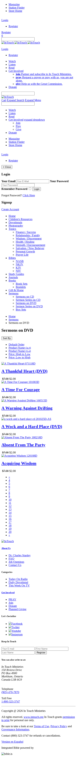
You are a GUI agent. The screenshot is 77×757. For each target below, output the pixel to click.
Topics (12, 228)
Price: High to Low (19, 354)
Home (12, 215)
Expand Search (15, 100)
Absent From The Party (23, 445)
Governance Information (15, 729)
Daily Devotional (18, 582)
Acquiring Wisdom (18, 463)
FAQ (11, 558)
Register (13, 26)
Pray (18, 126)
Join (18, 122)
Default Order (16, 344)
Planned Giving (17, 609)
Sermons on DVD (26, 303)
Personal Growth (25, 251)
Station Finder (17, 7)
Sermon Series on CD (28, 299)
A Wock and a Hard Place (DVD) (31, 426)
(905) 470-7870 (10, 692)
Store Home (15, 10)
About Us (6, 548)
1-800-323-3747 (10, 701)
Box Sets (21, 309)
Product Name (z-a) (20, 351)
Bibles (12, 257)
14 (10, 512)
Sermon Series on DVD (29, 306)
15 (10, 515)
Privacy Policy (58, 726)
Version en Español (12, 741)
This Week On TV (19, 585)
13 (10, 509)
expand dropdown (34, 119)
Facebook (17, 623)
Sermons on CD (25, 296)
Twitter (15, 627)
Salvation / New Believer (30, 248)
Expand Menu (33, 100)
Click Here (29, 195)
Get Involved (8, 592)
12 (10, 506)
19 (10, 528)
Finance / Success (26, 232)
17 (10, 522)
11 (10, 502)
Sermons (13, 293)
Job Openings (16, 561)
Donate (13, 605)
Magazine (14, 4)
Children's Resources (20, 219)
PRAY (12, 599)
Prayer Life (22, 254)
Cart (3, 100)
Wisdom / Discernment (29, 238)
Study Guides (16, 274)
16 (10, 519)
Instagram (17, 634)
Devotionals (15, 222)
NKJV (19, 264)
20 (10, 531)
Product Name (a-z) (20, 347)
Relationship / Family (28, 235)
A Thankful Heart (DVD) (24, 371)
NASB (20, 261)
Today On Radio (18, 579)
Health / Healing (25, 241)
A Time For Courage (20, 389)
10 (10, 499)
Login (4, 20)
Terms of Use (41, 726)
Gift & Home (16, 290)
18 (10, 525)
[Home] (20, 42)
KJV (18, 267)
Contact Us (15, 565)
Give (18, 129)
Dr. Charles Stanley (20, 555)
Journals (13, 277)
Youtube (16, 630)
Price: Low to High (19, 357)
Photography (16, 225)
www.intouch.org (34, 716)
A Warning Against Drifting (26, 408)
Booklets (21, 286)
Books (12, 280)
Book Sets (21, 283)
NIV (18, 270)
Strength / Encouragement (30, 245)
